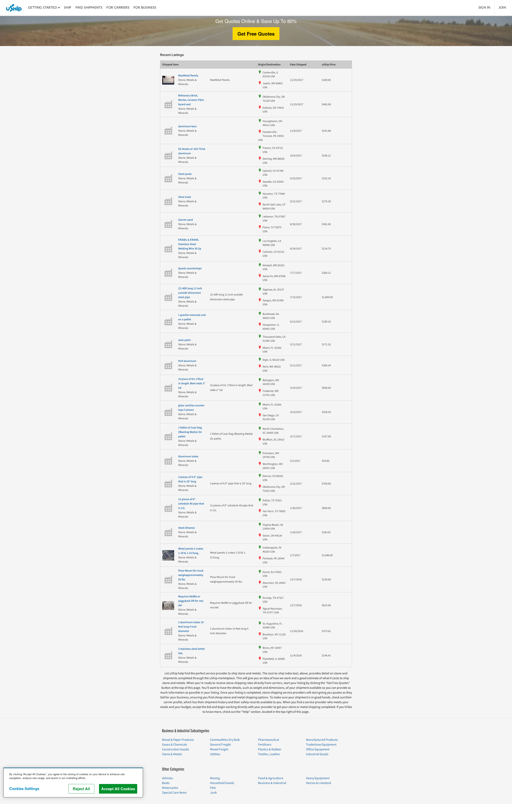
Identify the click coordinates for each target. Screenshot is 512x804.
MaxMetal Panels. (188, 75)
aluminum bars (187, 126)
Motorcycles (170, 788)
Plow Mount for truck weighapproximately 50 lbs (190, 575)
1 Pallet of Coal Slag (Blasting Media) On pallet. (190, 432)
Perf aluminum (187, 361)
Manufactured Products (322, 740)
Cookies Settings (24, 788)
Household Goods (222, 783)
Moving (215, 778)
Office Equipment (317, 749)
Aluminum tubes (188, 456)
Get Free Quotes (256, 33)
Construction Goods (175, 749)
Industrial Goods (317, 754)
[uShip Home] (14, 8)
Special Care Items (174, 793)
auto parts (184, 340)
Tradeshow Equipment (321, 745)
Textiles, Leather (269, 754)
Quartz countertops (190, 268)
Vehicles (167, 778)
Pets (213, 788)
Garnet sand (185, 219)
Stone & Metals (172, 754)
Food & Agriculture (270, 778)
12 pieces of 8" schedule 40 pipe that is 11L (191, 504)
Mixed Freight (219, 749)
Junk (213, 793)
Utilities (215, 754)
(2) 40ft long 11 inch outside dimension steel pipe (190, 293)
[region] (73, 783)
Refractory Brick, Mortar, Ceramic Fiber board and (191, 100)
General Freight (220, 745)
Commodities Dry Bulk (225, 740)
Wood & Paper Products (178, 740)
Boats (166, 783)
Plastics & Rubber (269, 749)
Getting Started (42, 7)
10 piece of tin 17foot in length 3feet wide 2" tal (191, 383)
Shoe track (184, 197)
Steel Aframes (186, 528)
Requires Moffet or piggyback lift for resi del (190, 601)
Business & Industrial (272, 783)
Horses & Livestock (318, 783)
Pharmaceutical (268, 740)
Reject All (81, 788)
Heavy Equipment (317, 778)
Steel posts (185, 174)
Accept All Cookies (118, 788)
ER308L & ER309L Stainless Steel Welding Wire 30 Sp (189, 244)
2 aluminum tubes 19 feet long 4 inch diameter (191, 627)
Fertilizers (264, 745)
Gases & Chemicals (174, 745)
